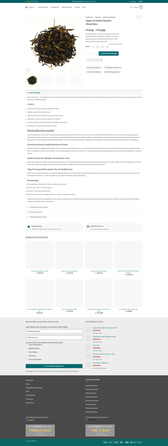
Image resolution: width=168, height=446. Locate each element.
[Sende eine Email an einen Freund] (94, 60)
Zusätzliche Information (39, 207)
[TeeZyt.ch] (30, 7)
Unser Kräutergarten (35, 344)
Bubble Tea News (33, 348)
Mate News (32, 356)
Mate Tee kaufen (90, 393)
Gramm (87, 46)
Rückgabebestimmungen (34, 388)
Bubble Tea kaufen (91, 385)
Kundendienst (30, 395)
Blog (84, 7)
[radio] (93, 46)
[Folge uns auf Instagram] (139, 1)
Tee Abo (77, 7)
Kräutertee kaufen (91, 412)
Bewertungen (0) (36, 212)
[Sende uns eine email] (141, 1)
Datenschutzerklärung (56, 371)
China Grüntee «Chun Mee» (69, 271)
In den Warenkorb (109, 53)
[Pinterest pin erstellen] (97, 60)
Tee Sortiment (43, 7)
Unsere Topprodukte (35, 359)
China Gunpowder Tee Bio (69, 309)
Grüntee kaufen (90, 404)
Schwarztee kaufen (91, 408)
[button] (131, 7)
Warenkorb (29, 380)
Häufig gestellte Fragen (38, 217)
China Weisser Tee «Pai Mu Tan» (128, 309)
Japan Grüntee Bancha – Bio (39, 271)
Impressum (29, 399)
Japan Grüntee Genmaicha (99, 271)
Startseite (89, 17)
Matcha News (32, 352)
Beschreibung (35, 93)
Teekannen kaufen (91, 397)
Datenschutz (30, 403)
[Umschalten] (27, 93)
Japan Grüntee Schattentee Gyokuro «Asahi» (128, 272)
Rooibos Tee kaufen (91, 400)
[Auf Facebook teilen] (87, 60)
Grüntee (98, 17)
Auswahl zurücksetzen (115, 44)
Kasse (28, 384)
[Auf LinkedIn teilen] (101, 60)
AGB (27, 391)
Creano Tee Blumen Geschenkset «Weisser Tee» (39, 310)
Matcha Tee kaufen (91, 389)
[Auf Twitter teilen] (90, 60)
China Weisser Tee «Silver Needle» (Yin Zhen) (98, 310)
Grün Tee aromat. (109, 17)
